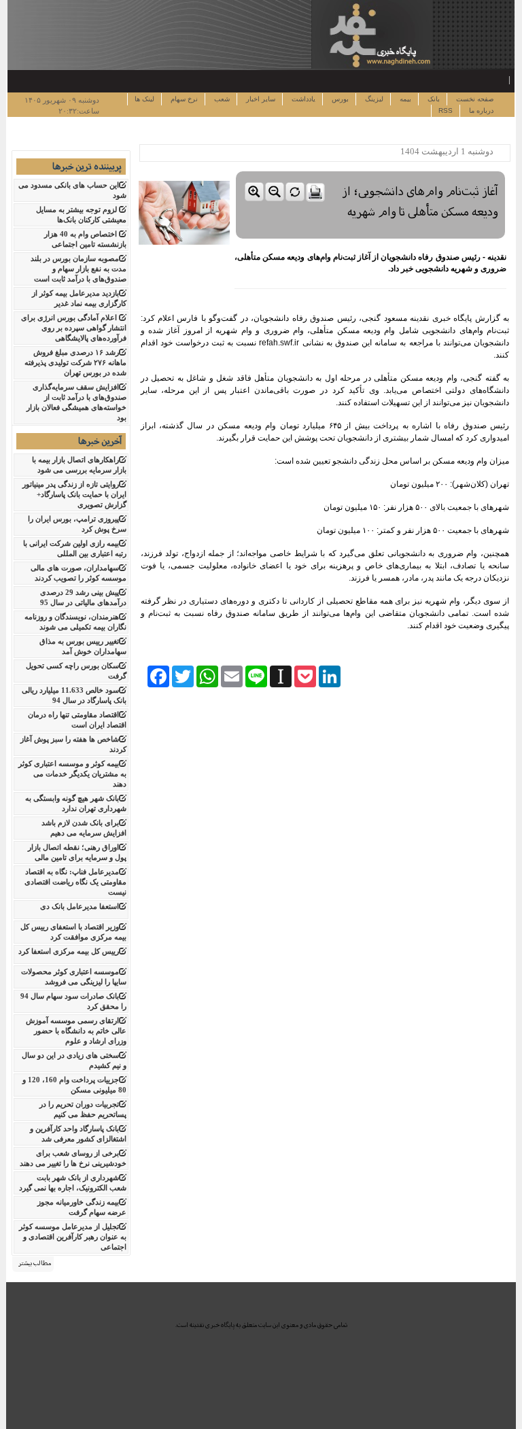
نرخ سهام (183, 99)
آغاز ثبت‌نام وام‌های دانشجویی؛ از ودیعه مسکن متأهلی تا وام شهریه (420, 201)
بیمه (404, 99)
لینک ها (144, 99)
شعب (221, 99)
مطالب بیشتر (34, 1263)
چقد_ (500, 79)
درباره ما (480, 110)
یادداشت (302, 99)
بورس (339, 99)
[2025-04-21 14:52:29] (370, 168)
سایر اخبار (259, 99)
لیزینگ (373, 99)
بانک (432, 99)
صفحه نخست (473, 99)
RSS (445, 110)
